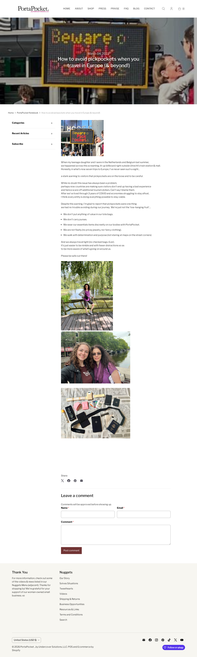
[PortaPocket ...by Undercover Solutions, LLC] (33, 8)
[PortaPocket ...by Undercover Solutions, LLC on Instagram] (156, 640)
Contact (149, 8)
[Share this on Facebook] (69, 480)
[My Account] (171, 8)
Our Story (65, 578)
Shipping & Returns (70, 599)
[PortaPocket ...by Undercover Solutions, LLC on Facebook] (150, 640)
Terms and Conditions (71, 614)
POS (70, 646)
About (79, 8)
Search (63, 619)
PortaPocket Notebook (27, 112)
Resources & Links (69, 609)
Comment (67, 522)
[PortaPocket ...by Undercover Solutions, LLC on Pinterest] (163, 640)
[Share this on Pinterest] (75, 480)
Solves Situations (69, 583)
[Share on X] (63, 480)
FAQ (126, 8)
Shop (91, 8)
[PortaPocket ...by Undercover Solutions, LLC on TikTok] (169, 640)
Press (102, 8)
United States (25, 640)
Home (66, 8)
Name (65, 508)
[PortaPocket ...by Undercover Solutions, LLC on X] (175, 640)
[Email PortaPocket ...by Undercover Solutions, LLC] (144, 640)
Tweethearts (66, 588)
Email (120, 508)
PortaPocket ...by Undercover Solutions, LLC (43, 646)
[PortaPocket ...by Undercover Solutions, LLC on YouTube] (182, 640)
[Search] (163, 8)
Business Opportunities (72, 604)
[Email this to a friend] (81, 480)
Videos (63, 593)
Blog (136, 8)
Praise (115, 8)
